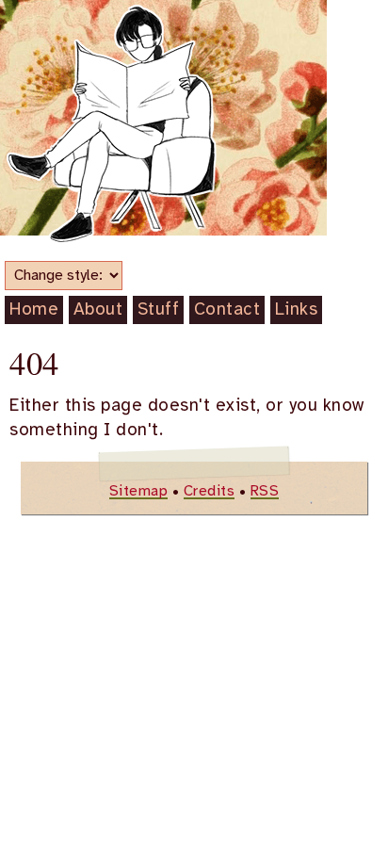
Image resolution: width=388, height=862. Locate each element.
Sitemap (139, 491)
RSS (265, 491)
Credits (209, 491)
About (98, 310)
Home (33, 310)
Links (296, 310)
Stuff (158, 310)
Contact (227, 310)
